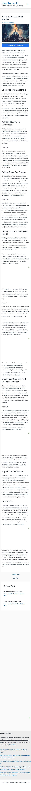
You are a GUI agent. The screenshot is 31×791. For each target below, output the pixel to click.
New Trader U (10, 3)
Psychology (6, 593)
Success (17, 593)
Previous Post (15, 574)
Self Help (12, 593)
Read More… (13, 744)
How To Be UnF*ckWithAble (13, 591)
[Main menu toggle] (27, 4)
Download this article (15, 45)
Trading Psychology (14, 603)
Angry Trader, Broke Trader (13, 601)
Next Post (15, 578)
